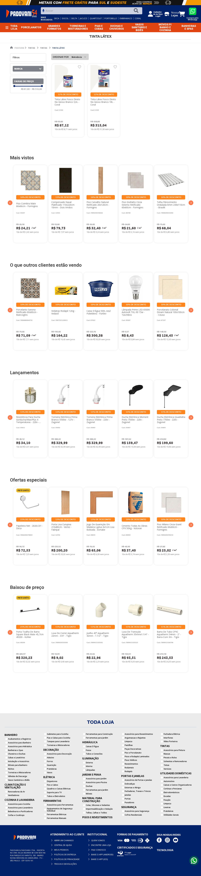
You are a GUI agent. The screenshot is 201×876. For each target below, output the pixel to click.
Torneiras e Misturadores (19, 772)
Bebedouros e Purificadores (20, 811)
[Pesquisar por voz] (43, 11)
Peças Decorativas (133, 749)
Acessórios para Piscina (96, 782)
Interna (89, 766)
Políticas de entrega (65, 854)
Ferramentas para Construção (99, 734)
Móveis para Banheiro (17, 765)
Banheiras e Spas (15, 750)
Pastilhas (129, 745)
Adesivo (50, 757)
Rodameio (129, 767)
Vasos (49, 772)
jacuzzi (83, 18)
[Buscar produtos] (137, 10)
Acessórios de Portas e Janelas (138, 780)
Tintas (31, 48)
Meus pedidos (61, 849)
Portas (128, 798)
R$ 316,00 (36, 89)
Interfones (168, 737)
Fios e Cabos (52, 785)
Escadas (167, 796)
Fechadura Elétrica (172, 734)
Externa (89, 762)
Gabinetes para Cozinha (57, 734)
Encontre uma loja (101, 845)
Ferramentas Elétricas (56, 814)
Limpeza (128, 741)
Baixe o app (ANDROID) (102, 854)
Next (191, 202)
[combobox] (91, 11)
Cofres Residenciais (133, 815)
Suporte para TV (54, 792)
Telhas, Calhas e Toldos (96, 812)
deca (56, 18)
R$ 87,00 (25, 89)
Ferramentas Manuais (56, 818)
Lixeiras (167, 807)
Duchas (89, 786)
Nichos (11, 769)
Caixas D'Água (92, 746)
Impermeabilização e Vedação (99, 809)
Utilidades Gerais (171, 815)
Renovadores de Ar (16, 791)
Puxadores (129, 802)
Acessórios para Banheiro (19, 742)
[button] (28, 68)
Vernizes (167, 769)
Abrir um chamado (63, 840)
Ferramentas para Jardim (97, 737)
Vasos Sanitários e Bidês (19, 780)
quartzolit (96, 18)
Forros (50, 761)
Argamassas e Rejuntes (135, 737)
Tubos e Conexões (94, 753)
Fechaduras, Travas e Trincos (138, 791)
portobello (110, 18)
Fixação (167, 800)
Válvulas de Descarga (17, 776)
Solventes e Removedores (175, 761)
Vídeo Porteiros (171, 741)
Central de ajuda (63, 845)
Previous (10, 202)
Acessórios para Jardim (96, 778)
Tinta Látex (58, 48)
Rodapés (128, 771)
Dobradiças (130, 783)
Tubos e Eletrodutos (56, 796)
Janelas (128, 795)
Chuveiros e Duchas (16, 753)
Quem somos (98, 840)
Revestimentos (131, 764)
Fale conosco (98, 849)
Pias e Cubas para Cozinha (58, 737)
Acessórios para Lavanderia (20, 807)
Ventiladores (13, 795)
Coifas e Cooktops (16, 815)
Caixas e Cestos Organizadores (178, 785)
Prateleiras (52, 769)
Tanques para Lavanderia (58, 741)
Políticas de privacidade (66, 859)
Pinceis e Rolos (170, 757)
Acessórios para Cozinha (19, 804)
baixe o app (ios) (99, 859)
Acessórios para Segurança (137, 811)
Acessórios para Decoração (59, 753)
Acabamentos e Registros (19, 739)
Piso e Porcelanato (133, 752)
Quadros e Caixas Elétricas (59, 788)
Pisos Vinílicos (131, 760)
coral (138, 18)
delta (74, 18)
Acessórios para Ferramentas (60, 804)
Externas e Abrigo (133, 787)
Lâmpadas (90, 770)
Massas (167, 753)
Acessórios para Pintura (174, 750)
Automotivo (169, 781)
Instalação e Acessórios (18, 761)
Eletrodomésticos (171, 792)
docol (65, 18)
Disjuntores (52, 781)
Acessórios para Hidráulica (20, 746)
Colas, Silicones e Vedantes (98, 805)
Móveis (89, 793)
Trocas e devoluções (65, 864)
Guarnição (51, 765)
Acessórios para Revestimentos (139, 734)
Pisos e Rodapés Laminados (137, 756)
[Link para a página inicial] (17, 48)
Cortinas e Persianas (173, 788)
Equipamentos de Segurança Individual (59, 809)
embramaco (126, 18)
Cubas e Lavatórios (16, 757)
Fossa (88, 750)
